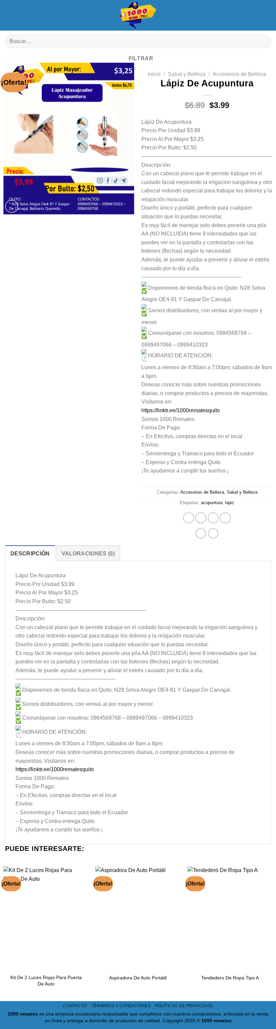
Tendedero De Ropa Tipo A (230, 977)
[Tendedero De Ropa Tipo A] (230, 917)
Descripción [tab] (30, 553)
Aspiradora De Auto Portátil (138, 977)
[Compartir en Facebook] (200, 518)
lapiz (229, 503)
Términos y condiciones (121, 1005)
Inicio (154, 74)
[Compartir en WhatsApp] (188, 518)
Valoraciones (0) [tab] (88, 553)
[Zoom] (11, 206)
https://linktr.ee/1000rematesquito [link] (180, 410)
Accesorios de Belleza (239, 74)
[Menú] (10, 15)
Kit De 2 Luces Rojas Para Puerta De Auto (46, 981)
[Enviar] (263, 41)
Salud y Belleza (187, 74)
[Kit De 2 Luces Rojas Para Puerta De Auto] (46, 917)
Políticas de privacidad (184, 1005)
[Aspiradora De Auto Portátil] (138, 917)
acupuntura (211, 503)
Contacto (75, 1005)
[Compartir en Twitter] (213, 518)
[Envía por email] (225, 518)
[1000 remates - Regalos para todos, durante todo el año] (138, 15)
